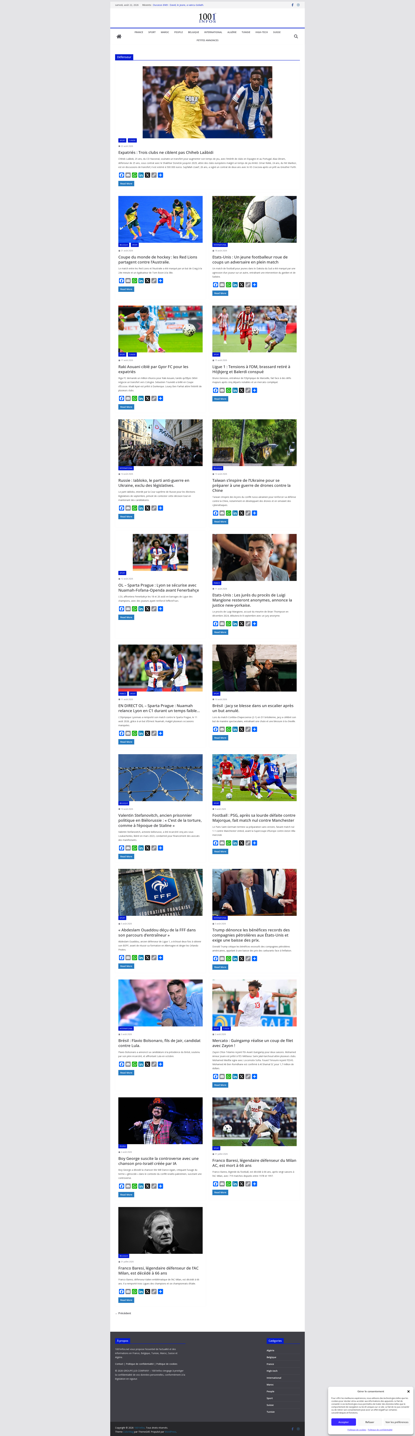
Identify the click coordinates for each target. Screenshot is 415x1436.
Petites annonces (208, 40)
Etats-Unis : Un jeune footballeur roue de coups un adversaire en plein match (250, 259)
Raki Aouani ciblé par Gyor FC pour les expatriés (153, 369)
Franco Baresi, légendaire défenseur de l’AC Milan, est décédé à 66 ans (158, 1270)
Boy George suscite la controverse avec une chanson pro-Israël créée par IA (158, 1161)
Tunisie (246, 32)
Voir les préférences (396, 1422)
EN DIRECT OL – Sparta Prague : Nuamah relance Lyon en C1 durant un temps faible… (159, 708)
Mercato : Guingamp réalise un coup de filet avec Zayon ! (252, 1043)
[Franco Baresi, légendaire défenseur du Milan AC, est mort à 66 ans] (254, 1121)
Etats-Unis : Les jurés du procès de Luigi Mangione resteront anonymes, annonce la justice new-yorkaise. (252, 600)
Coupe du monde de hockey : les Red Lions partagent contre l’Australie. (157, 259)
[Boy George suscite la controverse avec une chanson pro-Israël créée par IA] (160, 1120)
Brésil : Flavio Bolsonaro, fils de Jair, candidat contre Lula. (159, 1043)
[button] (408, 1391)
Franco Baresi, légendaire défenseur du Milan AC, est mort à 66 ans (254, 1163)
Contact (119, 1363)
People (178, 32)
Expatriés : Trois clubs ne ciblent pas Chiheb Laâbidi (165, 152)
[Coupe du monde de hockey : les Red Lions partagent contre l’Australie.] (160, 219)
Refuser (369, 1422)
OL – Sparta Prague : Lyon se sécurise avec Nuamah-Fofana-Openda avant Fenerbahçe (158, 587)
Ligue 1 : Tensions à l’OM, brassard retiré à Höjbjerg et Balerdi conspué (251, 369)
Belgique (193, 32)
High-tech (261, 32)
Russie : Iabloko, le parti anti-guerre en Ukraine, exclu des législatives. (153, 483)
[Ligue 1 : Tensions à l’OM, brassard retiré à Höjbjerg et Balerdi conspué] (254, 329)
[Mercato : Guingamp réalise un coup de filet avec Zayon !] (254, 1002)
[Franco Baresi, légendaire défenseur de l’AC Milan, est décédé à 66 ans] (160, 1230)
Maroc (165, 32)
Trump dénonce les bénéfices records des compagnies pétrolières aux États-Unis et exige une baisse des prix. (251, 935)
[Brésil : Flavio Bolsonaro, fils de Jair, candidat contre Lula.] (160, 1002)
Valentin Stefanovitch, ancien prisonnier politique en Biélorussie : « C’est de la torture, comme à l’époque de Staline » (160, 820)
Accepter (343, 1422)
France (139, 32)
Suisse (277, 32)
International (213, 32)
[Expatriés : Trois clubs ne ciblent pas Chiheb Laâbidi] (207, 102)
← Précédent (123, 1313)
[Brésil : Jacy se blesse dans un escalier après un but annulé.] (254, 668)
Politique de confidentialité (380, 1429)
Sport (152, 32)
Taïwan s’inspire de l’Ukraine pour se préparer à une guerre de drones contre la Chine (251, 485)
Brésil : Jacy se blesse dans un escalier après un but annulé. (253, 708)
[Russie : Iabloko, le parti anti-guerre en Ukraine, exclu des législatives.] (160, 442)
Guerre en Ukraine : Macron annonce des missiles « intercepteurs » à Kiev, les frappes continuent (180, 6)
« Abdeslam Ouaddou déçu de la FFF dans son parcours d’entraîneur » (157, 932)
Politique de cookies (357, 1429)
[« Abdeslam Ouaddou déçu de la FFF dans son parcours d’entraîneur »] (160, 892)
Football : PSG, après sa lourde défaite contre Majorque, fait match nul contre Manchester (254, 817)
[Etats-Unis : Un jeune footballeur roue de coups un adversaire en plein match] (254, 219)
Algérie (232, 32)
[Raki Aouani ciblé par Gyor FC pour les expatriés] (160, 329)
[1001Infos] (119, 36)
